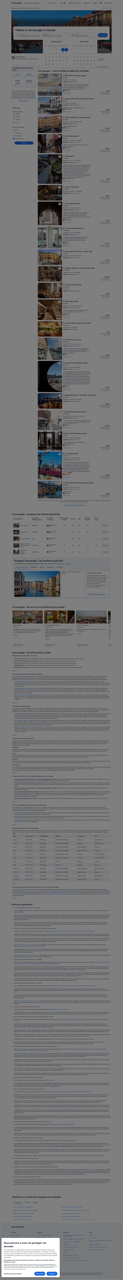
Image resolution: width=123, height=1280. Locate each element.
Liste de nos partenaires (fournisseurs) (15, 1269)
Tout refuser (40, 1273)
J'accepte (52, 1273)
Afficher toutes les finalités (13, 1273)
